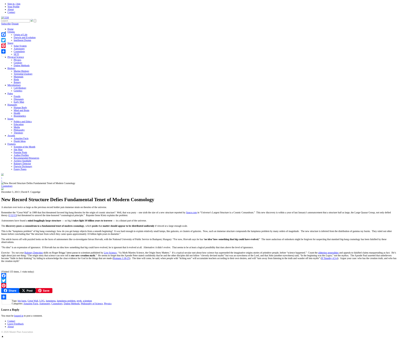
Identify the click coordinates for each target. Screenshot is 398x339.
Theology (18, 132)
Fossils (17, 96)
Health (17, 113)
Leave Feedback (15, 323)
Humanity (12, 104)
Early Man (19, 102)
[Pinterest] (199, 285)
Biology (11, 68)
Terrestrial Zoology (23, 74)
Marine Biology (21, 71)
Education (19, 124)
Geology (18, 62)
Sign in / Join (13, 3)
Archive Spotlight (22, 160)
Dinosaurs (19, 99)
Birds (16, 79)
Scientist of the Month (24, 146)
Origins (11, 32)
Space (10, 43)
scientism (87, 300)
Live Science (110, 252)
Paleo (10, 93)
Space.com (191, 212)
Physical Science (15, 57)
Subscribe (6, 23)
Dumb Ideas (20, 141)
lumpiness (51, 300)
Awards (11, 135)
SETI (16, 54)
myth (79, 300)
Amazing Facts (21, 138)
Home (10, 29)
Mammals (18, 76)
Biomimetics (20, 116)
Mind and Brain (21, 110)
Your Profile (13, 6)
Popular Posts (20, 152)
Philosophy (19, 130)
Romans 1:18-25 (121, 258)
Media (17, 127)
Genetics (18, 90)
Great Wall (33, 300)
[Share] (199, 296)
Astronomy (19, 48)
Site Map (18, 149)
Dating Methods (22, 65)
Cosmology (19, 51)
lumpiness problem (66, 300)
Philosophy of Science (92, 303)
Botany (17, 82)
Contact (11, 12)
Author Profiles (21, 155)
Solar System (20, 46)
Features (11, 144)
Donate (15, 23)
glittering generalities (328, 252)
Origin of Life (20, 34)
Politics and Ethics (23, 121)
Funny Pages (20, 169)
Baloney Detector (22, 163)
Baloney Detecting (33, 252)
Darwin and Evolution (25, 37)
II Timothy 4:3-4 (329, 258)
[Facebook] (199, 275)
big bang (22, 300)
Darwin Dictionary (23, 166)
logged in (18, 315)
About (10, 9)
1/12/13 (12, 215)
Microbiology (14, 85)
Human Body (20, 107)
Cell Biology (20, 88)
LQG (42, 300)
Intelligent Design (22, 40)
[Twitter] (199, 280)
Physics (17, 60)
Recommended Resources (26, 158)
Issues (10, 118)
